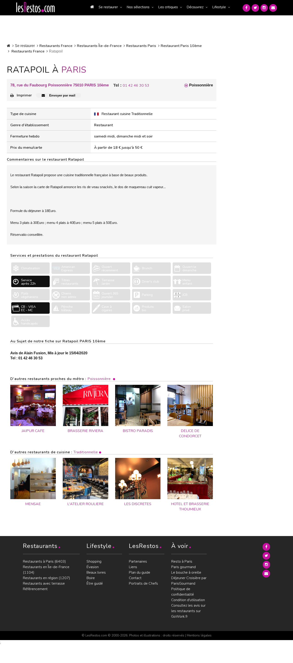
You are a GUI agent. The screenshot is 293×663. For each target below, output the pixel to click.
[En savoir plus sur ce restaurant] (33, 478)
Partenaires (138, 561)
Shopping (94, 561)
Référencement (35, 588)
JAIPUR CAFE (33, 430)
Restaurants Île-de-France (99, 45)
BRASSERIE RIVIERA (85, 430)
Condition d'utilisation (188, 599)
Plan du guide (139, 572)
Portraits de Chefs (143, 583)
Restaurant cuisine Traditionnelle (127, 113)
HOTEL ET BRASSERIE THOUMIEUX (190, 506)
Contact (135, 577)
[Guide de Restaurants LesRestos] (35, 7)
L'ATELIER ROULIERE (85, 503)
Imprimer (24, 95)
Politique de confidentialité (182, 591)
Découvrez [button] (195, 7)
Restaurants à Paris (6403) (44, 561)
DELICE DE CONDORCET (190, 433)
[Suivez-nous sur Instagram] (264, 8)
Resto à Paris (181, 561)
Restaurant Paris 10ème (181, 45)
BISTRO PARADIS (138, 430)
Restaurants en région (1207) (46, 577)
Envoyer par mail (61, 95)
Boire (91, 577)
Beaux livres (96, 572)
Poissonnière (99, 378)
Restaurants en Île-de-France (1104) (46, 569)
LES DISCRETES (137, 503)
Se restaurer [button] (108, 7)
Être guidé (95, 583)
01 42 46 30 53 (136, 85)
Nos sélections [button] (138, 7)
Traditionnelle (85, 452)
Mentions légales (199, 635)
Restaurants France (55, 45)
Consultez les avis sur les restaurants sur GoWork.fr (188, 611)
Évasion (93, 566)
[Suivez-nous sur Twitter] (255, 8)
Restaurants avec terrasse (44, 583)
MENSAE (33, 503)
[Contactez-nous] (273, 8)
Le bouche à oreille (186, 572)
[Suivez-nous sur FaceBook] (246, 8)
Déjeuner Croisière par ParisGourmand (188, 580)
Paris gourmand (183, 566)
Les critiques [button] (168, 7)
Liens (133, 566)
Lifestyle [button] (219, 7)
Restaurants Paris (141, 45)
